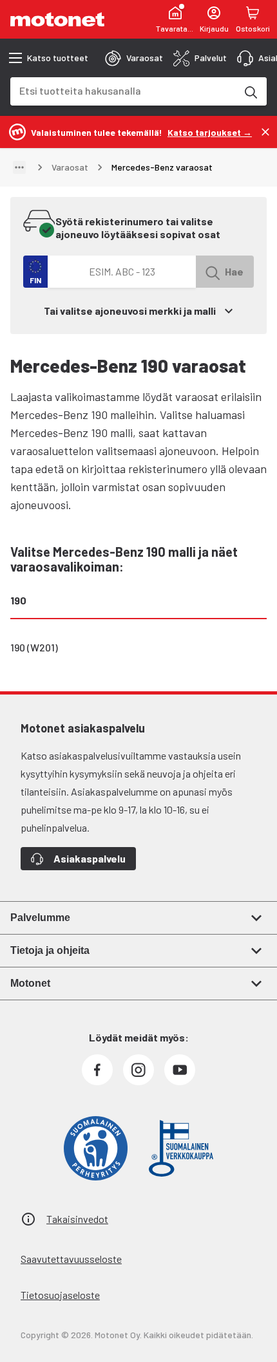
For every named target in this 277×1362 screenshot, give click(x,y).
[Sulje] (265, 132)
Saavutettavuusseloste (71, 1259)
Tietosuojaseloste (60, 1295)
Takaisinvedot (77, 1219)
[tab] (134, 57)
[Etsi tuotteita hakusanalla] (250, 91)
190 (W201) (34, 647)
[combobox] (123, 90)
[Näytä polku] (19, 167)
